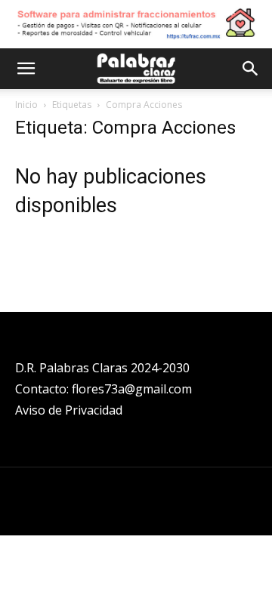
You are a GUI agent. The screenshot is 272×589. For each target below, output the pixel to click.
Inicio (26, 104)
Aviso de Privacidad (68, 410)
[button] (26, 68)
